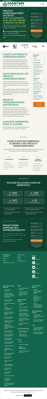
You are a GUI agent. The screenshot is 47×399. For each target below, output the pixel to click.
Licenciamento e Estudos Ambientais (8, 286)
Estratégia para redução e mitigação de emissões (38, 316)
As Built (20, 342)
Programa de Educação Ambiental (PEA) (9, 354)
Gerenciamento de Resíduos (36, 286)
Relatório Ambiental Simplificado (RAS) (8, 335)
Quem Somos (6, 256)
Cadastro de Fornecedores (9, 262)
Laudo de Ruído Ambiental (7, 372)
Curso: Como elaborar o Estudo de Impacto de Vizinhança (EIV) (38, 328)
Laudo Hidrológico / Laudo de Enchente (8, 365)
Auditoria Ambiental (23, 307)
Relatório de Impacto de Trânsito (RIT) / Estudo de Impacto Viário (23, 293)
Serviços (5, 258)
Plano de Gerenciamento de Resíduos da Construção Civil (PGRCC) (37, 298)
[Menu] (42, 4)
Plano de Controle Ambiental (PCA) (8, 300)
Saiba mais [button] (33, 392)
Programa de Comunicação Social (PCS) (8, 349)
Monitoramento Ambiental (7, 357)
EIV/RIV (19, 285)
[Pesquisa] (40, 4)
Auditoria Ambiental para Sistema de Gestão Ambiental (24, 319)
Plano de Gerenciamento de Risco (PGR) (8, 308)
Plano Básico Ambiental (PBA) (9, 304)
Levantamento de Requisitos (23, 304)
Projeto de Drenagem (24, 344)
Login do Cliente (21, 254)
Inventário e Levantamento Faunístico (7, 379)
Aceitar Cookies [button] (28, 395)
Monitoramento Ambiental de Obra (23, 335)
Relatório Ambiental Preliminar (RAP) (8, 317)
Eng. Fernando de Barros (12, 31)
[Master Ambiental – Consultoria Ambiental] (13, 4)
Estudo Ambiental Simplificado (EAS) (8, 331)
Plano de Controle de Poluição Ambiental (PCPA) (9, 313)
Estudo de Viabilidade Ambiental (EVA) (9, 342)
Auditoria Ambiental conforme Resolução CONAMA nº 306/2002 (24, 314)
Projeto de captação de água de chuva (24, 351)
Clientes (5, 260)
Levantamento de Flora (9, 375)
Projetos (19, 339)
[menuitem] (40, 4)
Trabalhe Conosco (21, 261)
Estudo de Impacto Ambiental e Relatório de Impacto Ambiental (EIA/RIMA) (9, 295)
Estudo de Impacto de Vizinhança (24, 289)
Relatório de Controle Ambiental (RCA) (9, 321)
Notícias (19, 256)
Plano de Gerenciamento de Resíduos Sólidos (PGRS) (37, 291)
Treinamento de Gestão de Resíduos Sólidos (38, 333)
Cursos (33, 325)
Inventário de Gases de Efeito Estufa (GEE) (38, 320)
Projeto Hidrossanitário (22, 347)
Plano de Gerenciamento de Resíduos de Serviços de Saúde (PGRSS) (38, 305)
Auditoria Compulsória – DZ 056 (24, 324)
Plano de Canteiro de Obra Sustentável (23, 331)
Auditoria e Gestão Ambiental (21, 300)
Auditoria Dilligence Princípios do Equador (24, 310)
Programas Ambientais (9, 345)
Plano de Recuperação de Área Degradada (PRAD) (9, 384)
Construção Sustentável (23, 328)
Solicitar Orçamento (36, 30)
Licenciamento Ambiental (7, 290)
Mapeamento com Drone (8, 361)
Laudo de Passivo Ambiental (8, 369)
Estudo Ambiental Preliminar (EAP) (8, 339)
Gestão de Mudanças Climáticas (37, 311)
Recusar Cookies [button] (19, 395)
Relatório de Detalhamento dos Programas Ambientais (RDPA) (9, 326)
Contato (19, 259)
